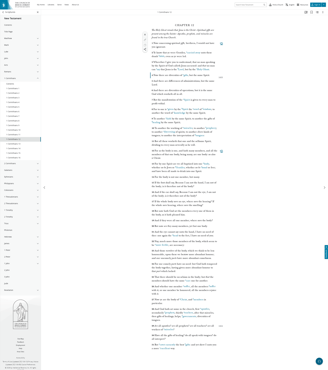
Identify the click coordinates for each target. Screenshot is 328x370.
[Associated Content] (221, 43)
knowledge (179, 112)
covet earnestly (167, 344)
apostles (205, 309)
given (171, 109)
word (196, 109)
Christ (183, 299)
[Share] (145, 49)
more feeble (162, 245)
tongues (200, 135)
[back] (3, 12)
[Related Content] (317, 12)
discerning (169, 131)
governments (189, 316)
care (188, 280)
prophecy (211, 128)
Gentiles (180, 167)
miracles (188, 128)
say (158, 69)
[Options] (322, 12)
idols (161, 56)
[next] (324, 187)
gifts (186, 75)
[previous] (44, 187)
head (175, 235)
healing (156, 122)
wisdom (207, 109)
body (206, 163)
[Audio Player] (319, 361)
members (198, 299)
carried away (193, 52)
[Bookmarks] (311, 12)
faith (168, 118)
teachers (188, 312)
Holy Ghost (203, 69)
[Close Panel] (38, 12)
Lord (181, 69)
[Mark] (145, 40)
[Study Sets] (306, 12)
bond (204, 167)
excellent (165, 348)
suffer (187, 286)
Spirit (187, 99)
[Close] (145, 35)
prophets (170, 312)
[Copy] (145, 45)
